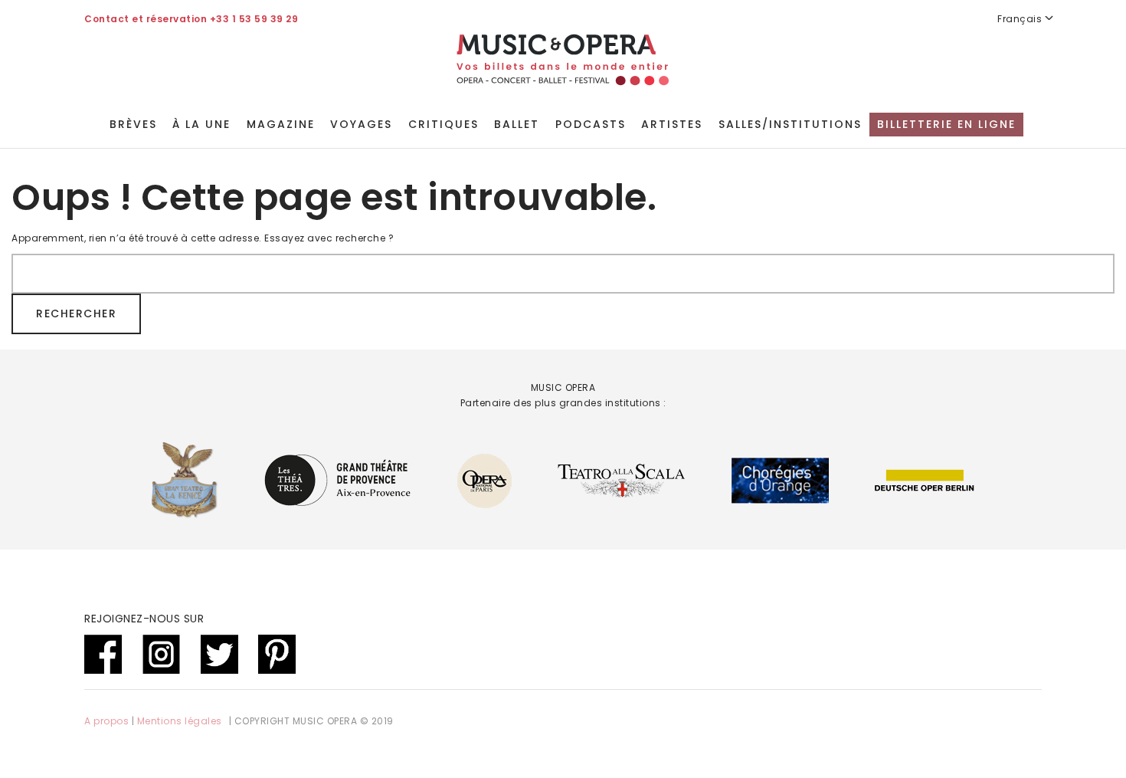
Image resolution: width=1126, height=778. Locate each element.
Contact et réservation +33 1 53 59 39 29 (191, 18)
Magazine (281, 124)
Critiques (443, 124)
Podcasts (590, 124)
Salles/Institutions (790, 124)
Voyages (361, 124)
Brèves (133, 124)
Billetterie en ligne (946, 124)
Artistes (671, 124)
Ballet (516, 124)
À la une (201, 124)
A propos (106, 720)
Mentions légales (179, 720)
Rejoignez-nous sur (144, 618)
